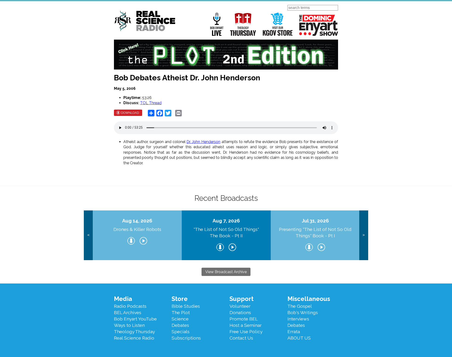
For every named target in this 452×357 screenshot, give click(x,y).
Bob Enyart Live (216, 24)
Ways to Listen (129, 325)
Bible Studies (186, 306)
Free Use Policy (246, 331)
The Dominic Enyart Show (318, 25)
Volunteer (240, 306)
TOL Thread (150, 103)
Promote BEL (244, 318)
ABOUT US (299, 338)
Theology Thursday (243, 24)
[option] (137, 235)
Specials (181, 331)
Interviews (298, 318)
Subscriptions (186, 338)
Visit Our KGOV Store (278, 24)
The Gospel (299, 306)
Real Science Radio (134, 338)
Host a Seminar (246, 325)
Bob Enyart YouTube (135, 318)
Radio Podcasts (130, 306)
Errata (293, 331)
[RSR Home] (144, 22)
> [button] (364, 235)
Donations (240, 312)
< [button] (88, 235)
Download (130, 113)
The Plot (181, 312)
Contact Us (241, 338)
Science (180, 318)
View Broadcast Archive (226, 272)
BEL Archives (127, 312)
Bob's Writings (302, 312)
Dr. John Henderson (203, 142)
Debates (180, 325)
